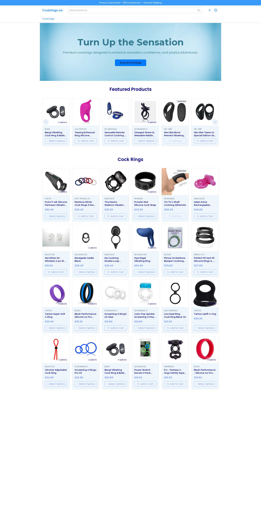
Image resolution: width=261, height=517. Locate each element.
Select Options (57, 140)
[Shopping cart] (216, 10)
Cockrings (48, 19)
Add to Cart (87, 140)
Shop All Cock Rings (130, 62)
